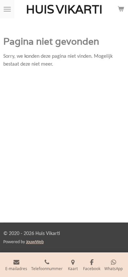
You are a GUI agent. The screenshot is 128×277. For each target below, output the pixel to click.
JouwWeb (35, 242)
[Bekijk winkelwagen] (121, 9)
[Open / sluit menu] (7, 9)
